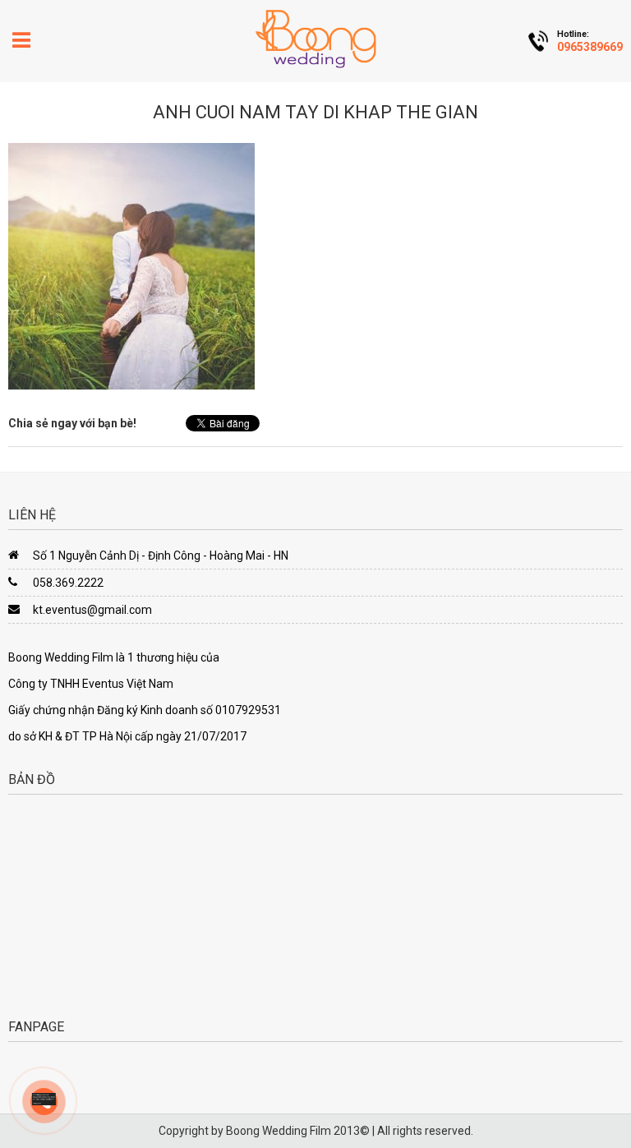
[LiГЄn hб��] (44, 1097)
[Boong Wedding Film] (315, 38)
